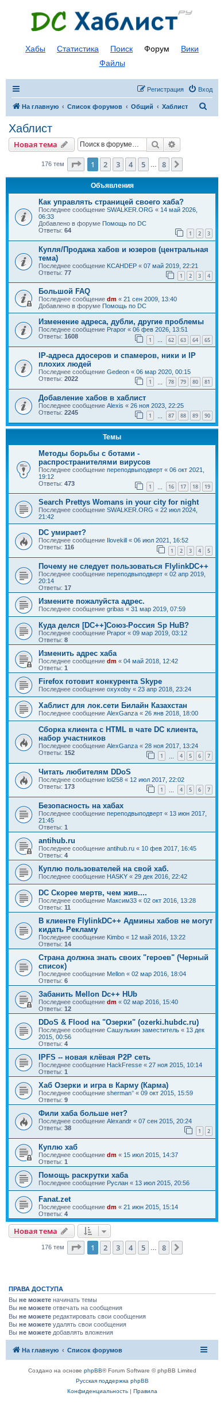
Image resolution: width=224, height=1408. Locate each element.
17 (183, 486)
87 (171, 415)
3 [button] (118, 164)
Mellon (116, 973)
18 (195, 486)
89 (195, 415)
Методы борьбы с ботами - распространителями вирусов (94, 457)
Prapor (116, 329)
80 (195, 382)
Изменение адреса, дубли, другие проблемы (121, 321)
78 (171, 382)
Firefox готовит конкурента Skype (100, 681)
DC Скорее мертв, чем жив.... (92, 892)
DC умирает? (62, 532)
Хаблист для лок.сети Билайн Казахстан (112, 705)
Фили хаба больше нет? (83, 1113)
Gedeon (118, 371)
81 (207, 382)
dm (112, 299)
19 (207, 486)
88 (183, 415)
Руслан (117, 1182)
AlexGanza (122, 713)
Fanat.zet (54, 1199)
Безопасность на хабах (80, 805)
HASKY (117, 876)
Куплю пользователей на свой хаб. (103, 868)
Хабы (35, 48)
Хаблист (30, 128)
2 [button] (105, 164)
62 (171, 340)
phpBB (93, 1370)
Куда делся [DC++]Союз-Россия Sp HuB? (113, 625)
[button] (75, 164)
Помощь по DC (124, 223)
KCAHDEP (122, 265)
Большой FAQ (64, 291)
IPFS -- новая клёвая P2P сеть (94, 1057)
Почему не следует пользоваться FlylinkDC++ (123, 566)
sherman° (120, 1093)
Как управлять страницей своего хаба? (111, 202)
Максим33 (122, 900)
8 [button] (164, 164)
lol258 (115, 779)
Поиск (121, 48)
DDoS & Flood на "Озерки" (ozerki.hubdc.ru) (118, 1022)
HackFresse (124, 1064)
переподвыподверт (135, 469)
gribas (115, 608)
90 (207, 415)
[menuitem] (200, 89)
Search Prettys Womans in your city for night (118, 502)
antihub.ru (56, 840)
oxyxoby (119, 689)
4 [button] (131, 164)
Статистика (78, 48)
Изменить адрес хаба (77, 653)
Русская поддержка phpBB (112, 1381)
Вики (190, 48)
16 (171, 486)
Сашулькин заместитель (143, 1029)
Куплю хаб (58, 1147)
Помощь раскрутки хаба (83, 1175)
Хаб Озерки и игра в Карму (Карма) (103, 1085)
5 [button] (143, 164)
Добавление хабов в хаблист (92, 398)
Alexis (115, 405)
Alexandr (119, 1121)
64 (195, 340)
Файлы (112, 63)
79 (183, 382)
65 (207, 340)
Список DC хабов (112, 21)
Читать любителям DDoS (84, 772)
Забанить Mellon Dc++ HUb (87, 994)
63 (183, 340)
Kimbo (115, 937)
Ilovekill (117, 540)
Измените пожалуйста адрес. (91, 601)
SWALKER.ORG (130, 209)
